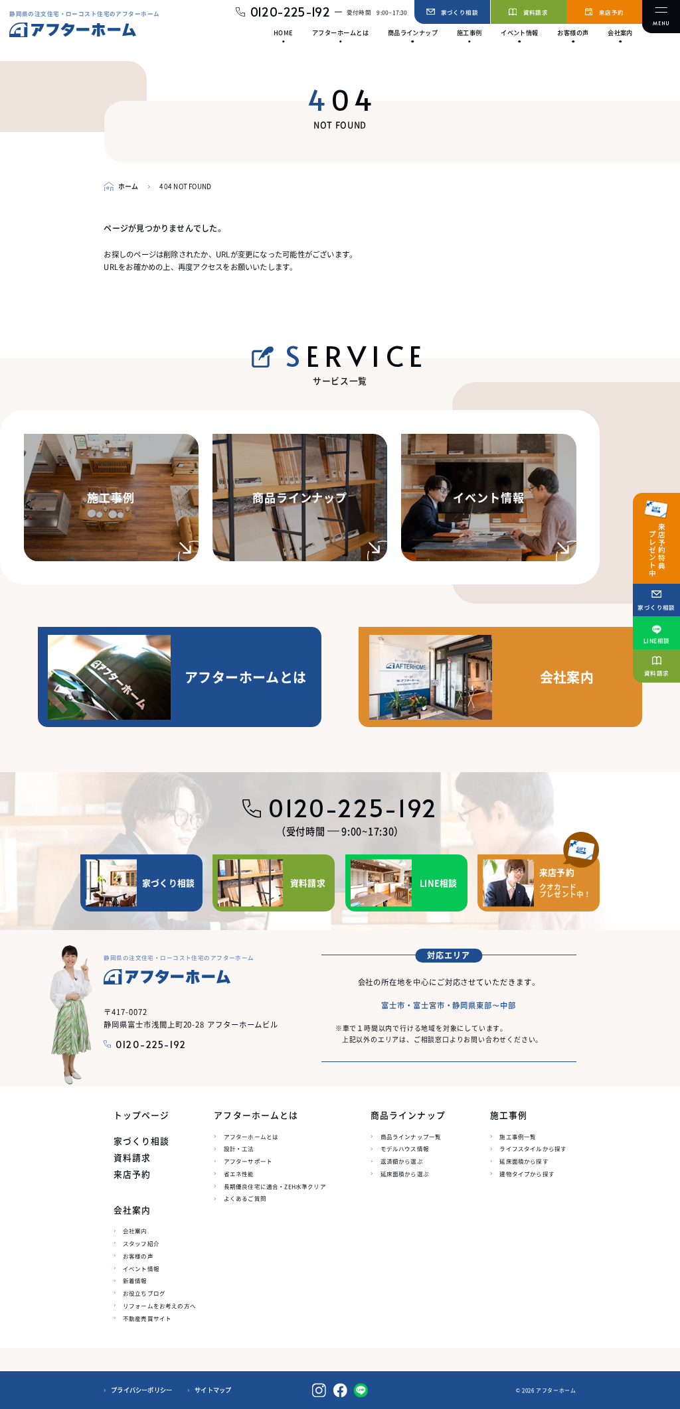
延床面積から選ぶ (405, 1173)
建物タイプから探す (526, 1173)
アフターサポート (248, 1161)
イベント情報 (141, 1268)
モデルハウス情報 (405, 1148)
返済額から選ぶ (402, 1161)
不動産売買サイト (147, 1318)
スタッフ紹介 (141, 1243)
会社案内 (135, 1231)
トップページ (141, 1115)
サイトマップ (213, 1390)
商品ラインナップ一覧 (411, 1136)
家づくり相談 (141, 1141)
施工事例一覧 (517, 1136)
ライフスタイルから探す (532, 1148)
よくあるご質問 (245, 1198)
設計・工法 (239, 1148)
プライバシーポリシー (141, 1390)
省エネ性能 (239, 1173)
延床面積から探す (523, 1161)
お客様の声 (138, 1256)
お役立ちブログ (144, 1293)
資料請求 (132, 1157)
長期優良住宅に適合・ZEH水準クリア (274, 1186)
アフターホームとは (251, 1136)
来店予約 (132, 1174)
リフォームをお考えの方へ (159, 1305)
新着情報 (135, 1280)
